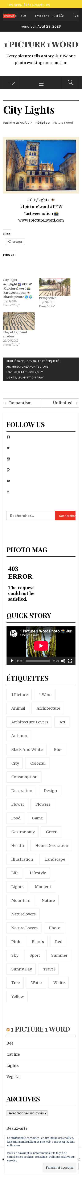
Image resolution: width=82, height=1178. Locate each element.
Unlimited (63, 402)
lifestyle (38, 872)
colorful (38, 763)
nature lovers (24, 927)
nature (48, 900)
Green (52, 831)
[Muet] (63, 663)
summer (59, 955)
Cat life (43, 16)
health (17, 845)
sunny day (21, 969)
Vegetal (14, 1076)
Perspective (47, 298)
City (29, 361)
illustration (22, 859)
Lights (13, 1065)
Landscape (55, 859)
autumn (19, 735)
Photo (54, 927)
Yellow (17, 996)
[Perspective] (54, 287)
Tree (15, 982)
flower (17, 804)
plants (38, 941)
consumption (24, 776)
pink (15, 941)
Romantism (20, 402)
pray (40, 377)
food (16, 818)
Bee (10, 1043)
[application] (41, 645)
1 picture (19, 694)
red (58, 941)
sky (14, 955)
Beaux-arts (17, 1128)
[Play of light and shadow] (19, 321)
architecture (16, 366)
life (15, 872)
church (24, 372)
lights (17, 886)
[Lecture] (12, 663)
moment (43, 886)
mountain (20, 900)
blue (58, 749)
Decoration (21, 790)
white (59, 982)
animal (18, 708)
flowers (43, 804)
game (37, 818)
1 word (45, 694)
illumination (26, 377)
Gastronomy (23, 831)
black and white (27, 749)
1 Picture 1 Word (41, 44)
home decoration (51, 845)
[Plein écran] (70, 663)
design (50, 790)
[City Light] (21, 292)
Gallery (39, 361)
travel (49, 969)
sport (35, 955)
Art (63, 722)
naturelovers (23, 914)
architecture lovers (29, 722)
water (36, 982)
